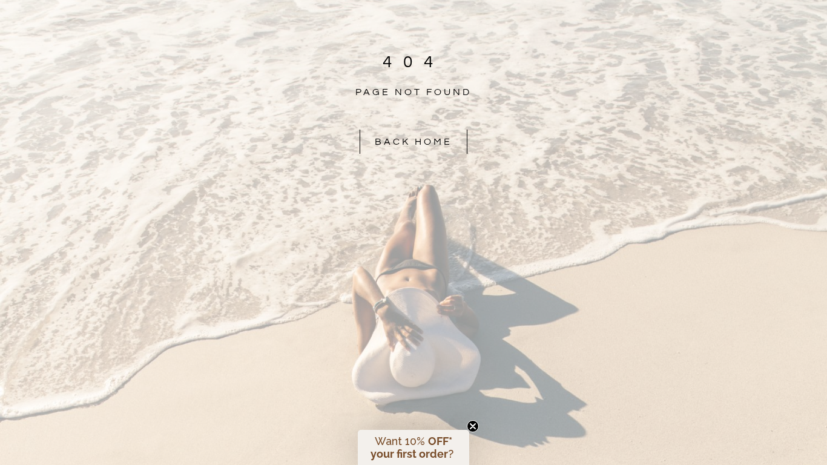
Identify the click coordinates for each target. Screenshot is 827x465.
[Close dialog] (634, 71)
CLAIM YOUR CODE (532, 343)
